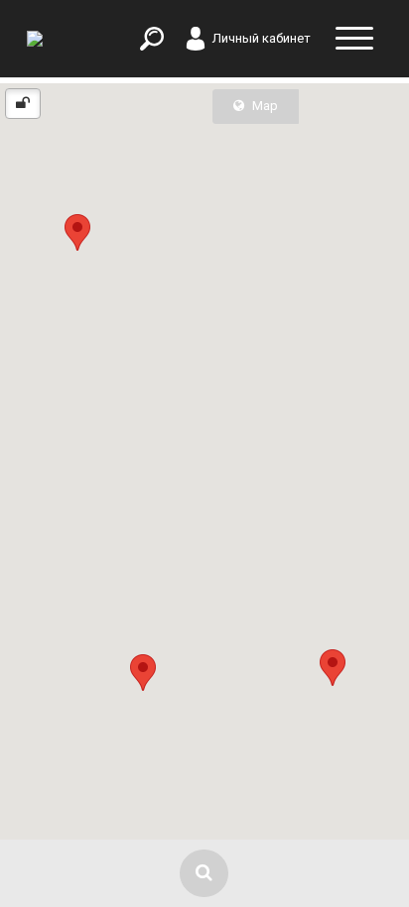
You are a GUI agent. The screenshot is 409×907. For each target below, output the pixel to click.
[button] (143, 672)
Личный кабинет (261, 38)
